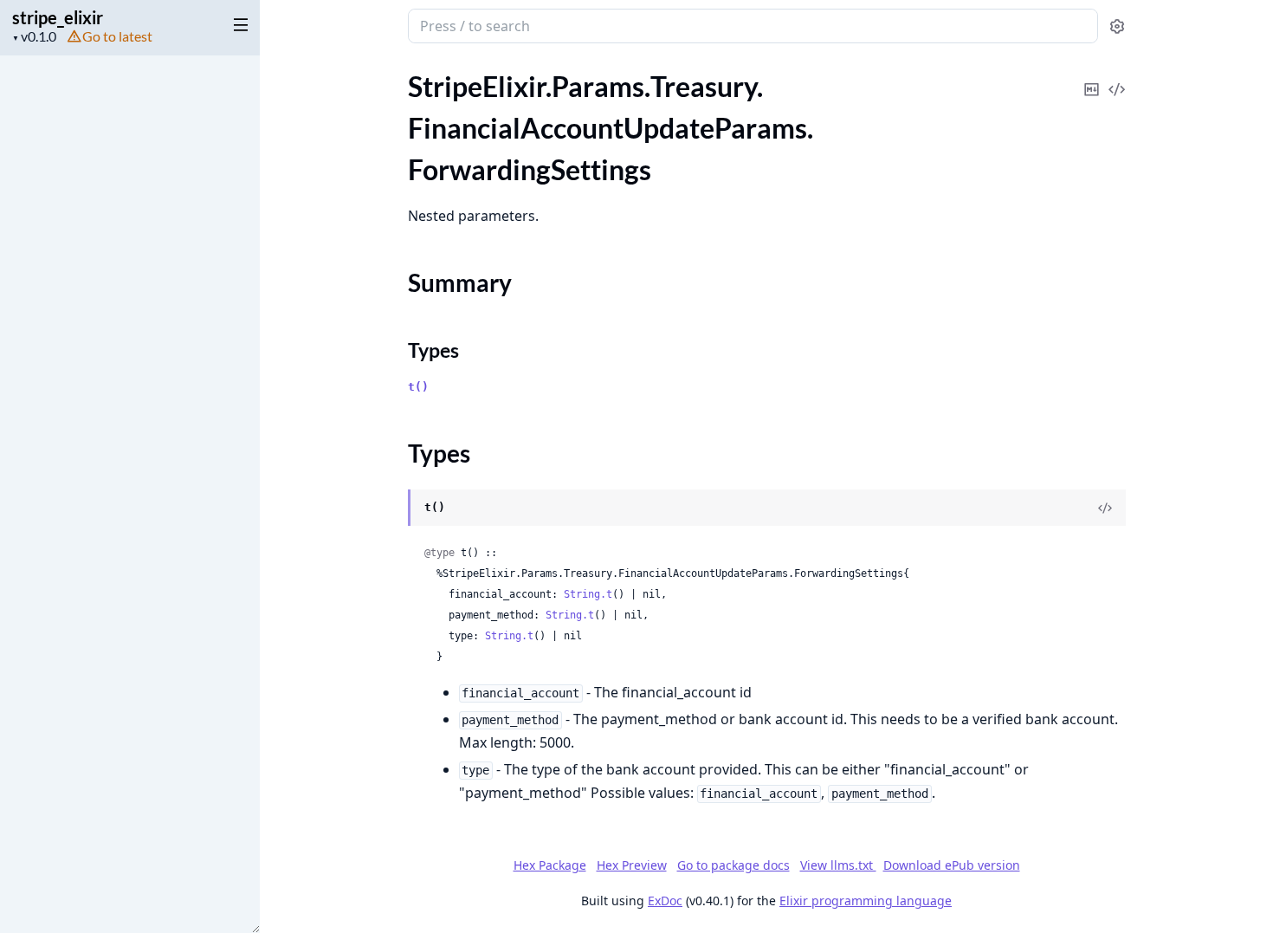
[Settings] (1117, 26)
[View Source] (1117, 77)
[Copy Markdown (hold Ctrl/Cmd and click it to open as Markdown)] (1092, 77)
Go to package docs (733, 865)
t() (418, 386)
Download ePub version (951, 865)
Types (433, 350)
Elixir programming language (865, 900)
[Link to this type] (391, 508)
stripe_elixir (57, 17)
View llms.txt (838, 865)
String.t (588, 594)
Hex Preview (632, 865)
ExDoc (665, 900)
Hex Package (550, 865)
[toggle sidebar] (237, 24)
